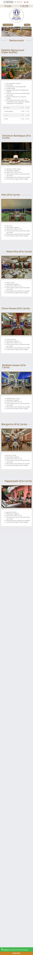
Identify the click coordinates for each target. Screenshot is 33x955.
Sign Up (6, 950)
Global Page (9, 25)
